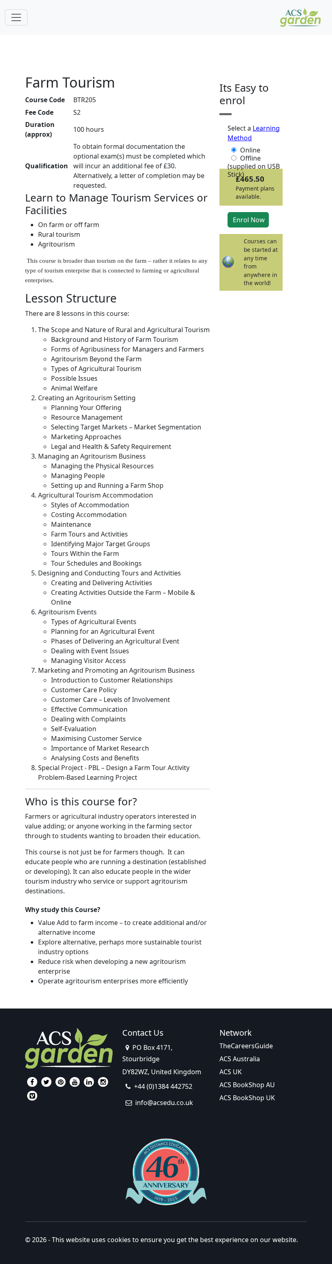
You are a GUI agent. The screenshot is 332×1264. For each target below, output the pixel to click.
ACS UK (230, 1071)
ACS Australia (239, 1058)
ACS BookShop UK (247, 1097)
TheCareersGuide (246, 1045)
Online (250, 150)
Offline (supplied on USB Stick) (254, 158)
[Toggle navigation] (16, 17)
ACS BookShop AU (247, 1084)
